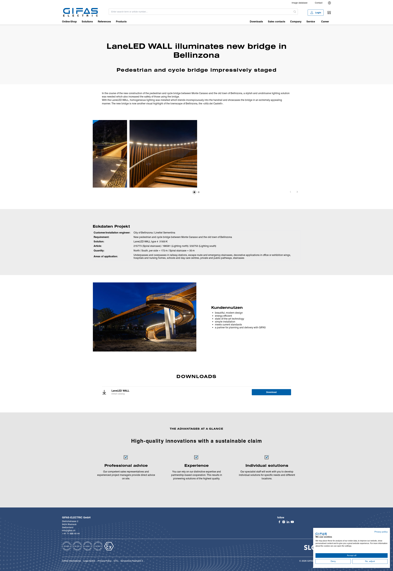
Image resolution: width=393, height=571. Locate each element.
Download (271, 392)
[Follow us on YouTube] (292, 522)
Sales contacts (276, 21)
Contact (318, 3)
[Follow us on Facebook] (279, 522)
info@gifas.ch (68, 530)
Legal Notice (89, 561)
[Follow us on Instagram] (284, 522)
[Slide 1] (194, 192)
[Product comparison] (329, 12)
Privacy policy (381, 532)
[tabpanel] (126, 154)
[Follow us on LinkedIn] (288, 522)
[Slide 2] (198, 192)
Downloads (256, 21)
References (104, 21)
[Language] (329, 2)
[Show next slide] (297, 192)
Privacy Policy (104, 561)
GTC (116, 561)
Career (325, 21)
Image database (299, 3)
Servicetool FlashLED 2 (132, 561)
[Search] (295, 12)
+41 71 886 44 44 (71, 533)
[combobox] (200, 12)
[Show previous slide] (290, 192)
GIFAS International (71, 561)
